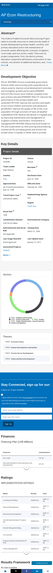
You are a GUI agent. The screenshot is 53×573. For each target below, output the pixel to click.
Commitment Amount (13, 219)
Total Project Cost (12, 194)
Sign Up (8, 424)
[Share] (26, 571)
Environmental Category (38, 219)
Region (30, 202)
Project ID (7, 158)
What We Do (5, 5)
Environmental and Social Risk (14, 229)
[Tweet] (16, 571)
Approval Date (9, 183)
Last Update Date (35, 239)
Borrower (32, 166)
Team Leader (9, 166)
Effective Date (33, 183)
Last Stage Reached (12, 239)
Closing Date (33, 228)
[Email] (5, 571)
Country (6, 175)
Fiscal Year (8, 211)
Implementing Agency (37, 194)
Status (30, 158)
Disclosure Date (34, 175)
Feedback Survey (42, 563)
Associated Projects (12, 247)
